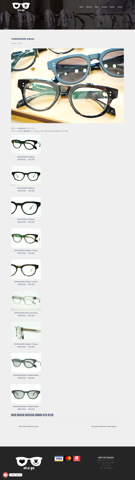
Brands (112, 7)
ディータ (38, 415)
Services (104, 7)
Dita (13, 415)
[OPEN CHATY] (5, 475)
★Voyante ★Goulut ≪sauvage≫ (103, 426)
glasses (20, 415)
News (97, 7)
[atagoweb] (21, 7)
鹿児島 (50, 415)
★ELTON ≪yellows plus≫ (28, 426)
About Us (89, 7)
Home (81, 7)
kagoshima (29, 415)
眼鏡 (45, 415)
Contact (119, 7)
